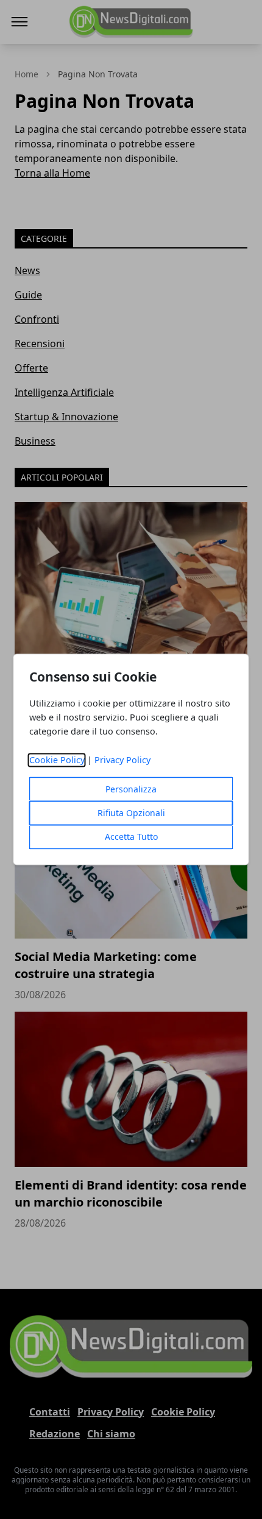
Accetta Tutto (131, 837)
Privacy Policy (122, 760)
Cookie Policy (57, 760)
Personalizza (131, 789)
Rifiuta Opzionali (131, 813)
